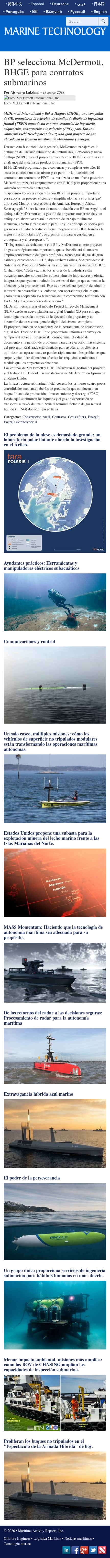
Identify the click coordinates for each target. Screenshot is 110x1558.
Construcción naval (36, 416)
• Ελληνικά (52, 12)
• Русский (76, 12)
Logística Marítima (47, 1538)
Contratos (59, 416)
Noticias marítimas (78, 1538)
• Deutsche (59, 4)
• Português (13, 12)
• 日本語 (98, 4)
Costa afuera (77, 416)
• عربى (80, 4)
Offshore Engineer (17, 1538)
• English (99, 12)
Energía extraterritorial (20, 421)
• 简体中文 (14, 4)
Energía (93, 416)
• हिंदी (33, 12)
